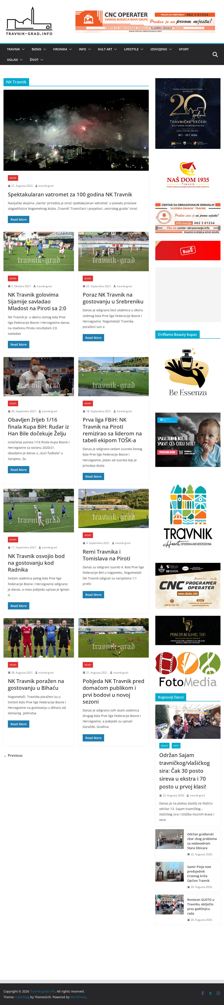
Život (34, 60)
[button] (22, 49)
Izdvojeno (158, 49)
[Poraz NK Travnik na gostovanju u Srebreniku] (113, 251)
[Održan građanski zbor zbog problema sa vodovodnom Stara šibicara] (169, 844)
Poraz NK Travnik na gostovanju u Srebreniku (113, 298)
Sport (184, 49)
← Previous (13, 755)
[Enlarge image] (215, 84)
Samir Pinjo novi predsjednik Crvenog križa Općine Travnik (199, 874)
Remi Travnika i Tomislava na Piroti (106, 555)
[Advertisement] (188, 294)
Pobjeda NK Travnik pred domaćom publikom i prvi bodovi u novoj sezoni (113, 691)
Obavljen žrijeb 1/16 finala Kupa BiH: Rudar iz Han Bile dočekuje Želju (38, 426)
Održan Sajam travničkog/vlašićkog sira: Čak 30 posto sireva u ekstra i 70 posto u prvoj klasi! (184, 770)
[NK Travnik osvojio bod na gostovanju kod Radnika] (39, 510)
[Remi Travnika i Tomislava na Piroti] (113, 508)
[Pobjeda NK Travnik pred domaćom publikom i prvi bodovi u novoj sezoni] (113, 637)
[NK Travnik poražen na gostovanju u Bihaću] (39, 637)
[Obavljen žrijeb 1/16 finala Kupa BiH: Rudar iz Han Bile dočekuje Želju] (39, 376)
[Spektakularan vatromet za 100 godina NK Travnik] (76, 130)
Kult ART (105, 49)
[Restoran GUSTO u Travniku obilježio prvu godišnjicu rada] (169, 910)
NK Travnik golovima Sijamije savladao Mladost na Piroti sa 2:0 (37, 301)
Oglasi (12, 60)
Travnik (13, 49)
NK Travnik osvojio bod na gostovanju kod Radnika (36, 562)
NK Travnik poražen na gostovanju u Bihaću (36, 684)
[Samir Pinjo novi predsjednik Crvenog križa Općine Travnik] (169, 877)
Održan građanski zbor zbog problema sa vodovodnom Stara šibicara (202, 841)
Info (82, 49)
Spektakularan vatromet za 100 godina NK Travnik (70, 194)
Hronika (60, 49)
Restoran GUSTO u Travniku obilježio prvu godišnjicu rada (200, 906)
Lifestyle (131, 49)
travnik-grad (45, 186)
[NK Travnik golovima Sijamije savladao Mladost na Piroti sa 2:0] (39, 251)
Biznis (36, 49)
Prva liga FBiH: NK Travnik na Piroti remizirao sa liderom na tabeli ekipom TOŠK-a (112, 430)
